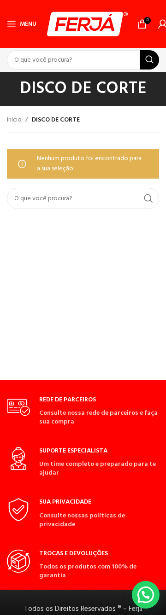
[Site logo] (87, 24)
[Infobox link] (83, 411)
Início (14, 120)
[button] (146, 595)
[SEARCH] (149, 60)
